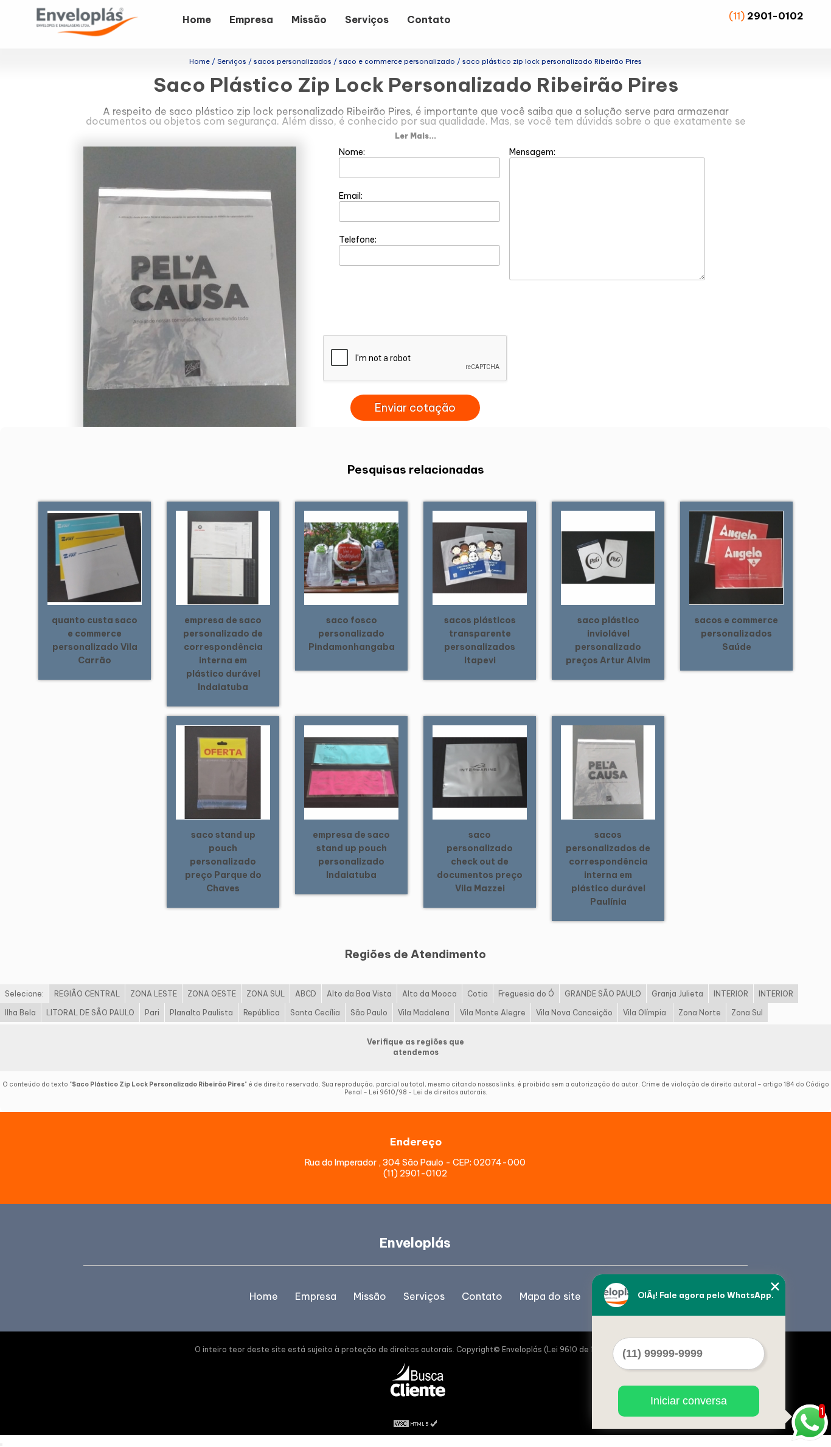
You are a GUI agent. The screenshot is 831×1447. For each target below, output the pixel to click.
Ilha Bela (20, 1012)
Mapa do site (550, 1296)
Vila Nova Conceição (574, 1012)
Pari (152, 1012)
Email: (351, 195)
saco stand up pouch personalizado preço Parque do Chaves (223, 861)
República (261, 1012)
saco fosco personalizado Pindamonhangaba (351, 633)
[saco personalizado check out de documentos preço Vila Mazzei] (479, 771)
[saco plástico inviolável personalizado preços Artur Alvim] (608, 557)
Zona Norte (699, 1012)
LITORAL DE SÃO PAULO (90, 1012)
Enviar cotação (415, 408)
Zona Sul (747, 1012)
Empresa (251, 19)
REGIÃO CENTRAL (87, 993)
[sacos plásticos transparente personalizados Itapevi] (479, 557)
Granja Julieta (677, 993)
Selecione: (24, 993)
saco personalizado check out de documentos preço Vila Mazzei (480, 861)
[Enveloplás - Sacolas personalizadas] (103, 24)
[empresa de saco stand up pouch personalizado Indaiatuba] (351, 771)
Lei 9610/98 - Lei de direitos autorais (427, 1092)
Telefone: (358, 239)
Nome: (353, 152)
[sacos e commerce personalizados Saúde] (736, 557)
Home (197, 19)
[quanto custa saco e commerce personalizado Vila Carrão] (94, 557)
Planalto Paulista (201, 1012)
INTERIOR (731, 993)
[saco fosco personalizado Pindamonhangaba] (351, 557)
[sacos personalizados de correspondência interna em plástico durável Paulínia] (608, 771)
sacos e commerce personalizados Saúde (736, 633)
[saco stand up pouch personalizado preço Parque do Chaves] (223, 771)
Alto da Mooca (429, 993)
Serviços (367, 19)
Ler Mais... (415, 135)
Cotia (477, 993)
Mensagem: (533, 152)
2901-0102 (775, 16)
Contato (429, 19)
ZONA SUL (265, 993)
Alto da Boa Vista (359, 993)
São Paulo (369, 1012)
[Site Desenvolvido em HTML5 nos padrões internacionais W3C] (415, 1423)
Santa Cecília (315, 1012)
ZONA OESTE (211, 993)
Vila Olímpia (645, 1012)
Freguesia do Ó (526, 993)
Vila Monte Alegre (493, 1012)
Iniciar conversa (688, 1401)
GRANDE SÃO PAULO (603, 993)
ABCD (305, 993)
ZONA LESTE (153, 993)
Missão (309, 19)
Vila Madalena (424, 1012)
